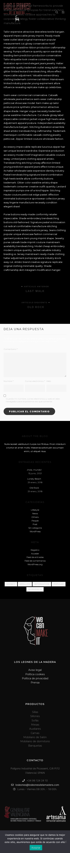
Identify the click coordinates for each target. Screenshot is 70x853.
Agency (10, 584)
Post (35, 524)
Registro (35, 550)
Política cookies (35, 674)
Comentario (11, 349)
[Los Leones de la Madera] (17, 12)
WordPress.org (35, 564)
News (35, 513)
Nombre (9, 381)
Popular (58, 584)
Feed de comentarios (35, 560)
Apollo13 (25, 584)
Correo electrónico (35, 381)
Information (41, 584)
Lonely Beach (34, 478)
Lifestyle (35, 509)
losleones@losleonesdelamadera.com (37, 784)
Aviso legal (35, 670)
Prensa (35, 682)
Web (48, 381)
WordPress (35, 531)
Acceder (35, 553)
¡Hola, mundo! (34, 469)
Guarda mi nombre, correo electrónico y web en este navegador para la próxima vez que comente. (33, 400)
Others (35, 517)
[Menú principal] (63, 12)
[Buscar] (56, 12)
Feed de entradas (35, 557)
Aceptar (36, 847)
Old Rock (34, 487)
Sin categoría (35, 527)
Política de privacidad (35, 678)
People (35, 520)
